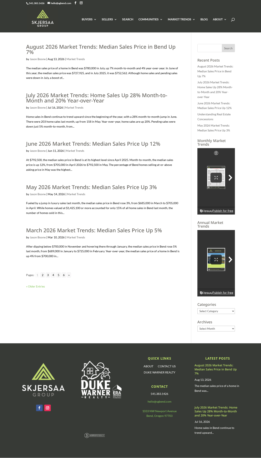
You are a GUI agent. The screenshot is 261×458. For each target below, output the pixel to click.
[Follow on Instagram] (47, 408)
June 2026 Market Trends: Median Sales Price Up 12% (93, 143)
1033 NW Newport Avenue (159, 411)
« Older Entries (35, 286)
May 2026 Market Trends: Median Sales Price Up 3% (91, 187)
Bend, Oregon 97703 (159, 415)
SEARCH (127, 19)
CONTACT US (167, 366)
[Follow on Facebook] (39, 408)
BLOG (204, 19)
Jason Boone (38, 59)
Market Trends (75, 59)
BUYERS (87, 19)
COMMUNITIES (148, 19)
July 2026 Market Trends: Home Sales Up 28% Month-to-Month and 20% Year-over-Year (96, 97)
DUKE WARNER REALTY (159, 372)
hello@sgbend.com (159, 401)
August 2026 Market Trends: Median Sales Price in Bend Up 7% (101, 49)
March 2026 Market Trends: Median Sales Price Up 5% (94, 230)
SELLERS (107, 19)
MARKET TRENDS (179, 19)
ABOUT (218, 19)
